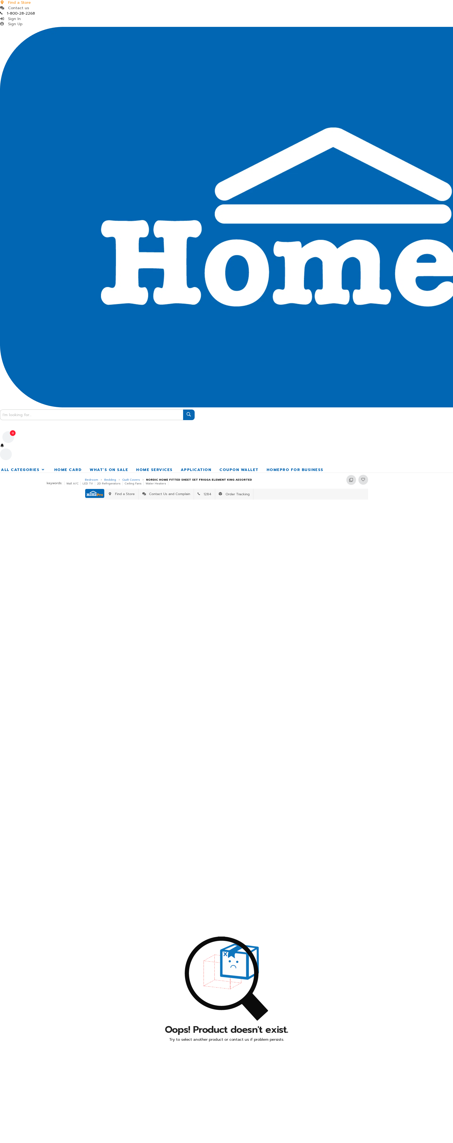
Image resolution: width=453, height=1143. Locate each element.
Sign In (13, 19)
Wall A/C (72, 483)
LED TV (88, 483)
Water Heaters (156, 483)
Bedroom (91, 480)
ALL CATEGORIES (21, 470)
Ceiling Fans (133, 483)
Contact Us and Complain (168, 494)
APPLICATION (196, 470)
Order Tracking (236, 494)
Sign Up (13, 24)
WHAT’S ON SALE (109, 470)
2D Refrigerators (109, 483)
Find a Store (124, 494)
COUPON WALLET (239, 470)
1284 (205, 494)
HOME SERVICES (154, 470)
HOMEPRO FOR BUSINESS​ (295, 470)
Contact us (17, 8)
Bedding (110, 480)
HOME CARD (68, 470)
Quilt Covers (131, 480)
